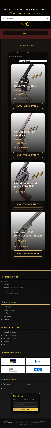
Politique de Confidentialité (12, 294)
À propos (6, 282)
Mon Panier (7, 313)
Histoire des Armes (36, 10)
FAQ (4, 344)
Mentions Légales (9, 291)
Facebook (6, 384)
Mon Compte (35, 13)
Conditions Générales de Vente (13, 288)
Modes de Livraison (9, 332)
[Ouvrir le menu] (25, 32)
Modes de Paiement (9, 338)
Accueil (8, 10)
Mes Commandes (9, 310)
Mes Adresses (7, 316)
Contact (19, 10)
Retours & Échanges (9, 335)
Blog (4, 388)
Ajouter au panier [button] (28, 106)
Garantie (6, 341)
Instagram (31, 384)
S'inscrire (25, 409)
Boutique (6, 319)
